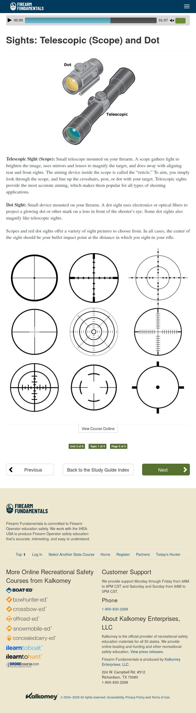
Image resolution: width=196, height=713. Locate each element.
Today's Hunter (168, 554)
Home (105, 554)
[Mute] (172, 20)
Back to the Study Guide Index (98, 469)
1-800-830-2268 (115, 608)
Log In (37, 554)
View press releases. (147, 651)
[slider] (182, 21)
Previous (33, 469)
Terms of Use (161, 697)
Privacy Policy (135, 697)
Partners (143, 554)
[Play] (10, 20)
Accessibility (115, 697)
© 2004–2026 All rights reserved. (83, 697)
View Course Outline (98, 428)
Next (163, 469)
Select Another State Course (71, 554)
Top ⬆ (21, 554)
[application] (98, 20)
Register (123, 554)
